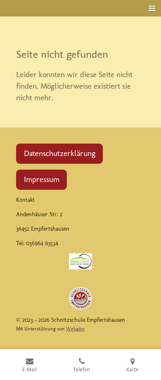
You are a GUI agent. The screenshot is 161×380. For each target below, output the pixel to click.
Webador (75, 329)
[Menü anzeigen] (152, 8)
